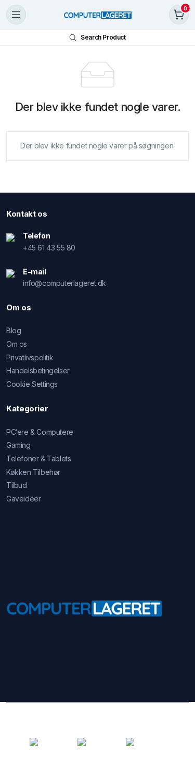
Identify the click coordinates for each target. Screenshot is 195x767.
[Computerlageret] (98, 14)
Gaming (18, 445)
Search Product (103, 37)
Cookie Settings (32, 384)
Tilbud (16, 485)
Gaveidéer (23, 498)
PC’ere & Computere (39, 431)
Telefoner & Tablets (38, 458)
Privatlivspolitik (29, 357)
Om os (16, 344)
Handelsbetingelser (38, 370)
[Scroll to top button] (178, 720)
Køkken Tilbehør (33, 472)
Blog (13, 330)
